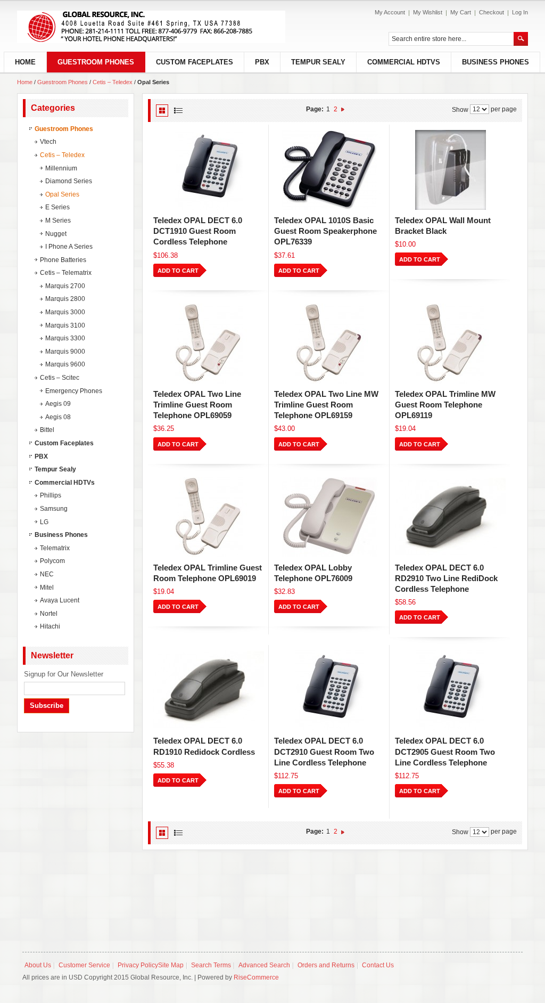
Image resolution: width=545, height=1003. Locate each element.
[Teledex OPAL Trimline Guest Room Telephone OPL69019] (208, 517)
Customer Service (84, 965)
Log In (520, 12)
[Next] (342, 109)
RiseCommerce (256, 977)
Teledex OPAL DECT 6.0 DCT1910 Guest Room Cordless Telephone (197, 231)
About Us (37, 965)
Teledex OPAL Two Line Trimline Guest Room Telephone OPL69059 (197, 404)
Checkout (491, 12)
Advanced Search (264, 965)
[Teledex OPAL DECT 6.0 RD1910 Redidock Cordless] (208, 690)
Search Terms (211, 965)
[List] (178, 110)
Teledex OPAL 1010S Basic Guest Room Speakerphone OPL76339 (325, 231)
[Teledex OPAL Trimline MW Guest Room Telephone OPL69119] (450, 344)
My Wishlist (427, 12)
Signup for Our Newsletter (63, 674)
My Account (390, 12)
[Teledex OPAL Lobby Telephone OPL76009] (329, 517)
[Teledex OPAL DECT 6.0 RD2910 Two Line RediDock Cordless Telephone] (450, 517)
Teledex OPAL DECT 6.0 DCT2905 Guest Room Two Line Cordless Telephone (445, 751)
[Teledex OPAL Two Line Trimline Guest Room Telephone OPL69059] (208, 344)
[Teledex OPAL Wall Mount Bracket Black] (450, 170)
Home (24, 82)
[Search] (521, 39)
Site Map (171, 965)
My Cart (460, 12)
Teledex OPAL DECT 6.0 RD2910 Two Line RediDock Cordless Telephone (446, 578)
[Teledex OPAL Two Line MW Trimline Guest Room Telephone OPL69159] (329, 344)
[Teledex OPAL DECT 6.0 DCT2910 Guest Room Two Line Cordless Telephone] (329, 690)
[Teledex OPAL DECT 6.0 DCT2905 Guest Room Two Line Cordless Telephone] (450, 690)
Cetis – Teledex (113, 82)
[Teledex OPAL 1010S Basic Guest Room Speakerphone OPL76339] (329, 170)
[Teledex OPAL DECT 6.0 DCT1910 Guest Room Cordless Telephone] (208, 170)
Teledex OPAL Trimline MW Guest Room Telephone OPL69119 (445, 404)
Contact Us (378, 965)
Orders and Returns (326, 965)
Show (460, 109)
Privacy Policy (138, 965)
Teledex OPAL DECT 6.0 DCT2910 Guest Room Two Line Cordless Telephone (324, 751)
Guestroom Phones (63, 82)
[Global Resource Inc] (151, 27)
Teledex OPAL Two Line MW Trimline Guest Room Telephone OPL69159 (326, 404)
